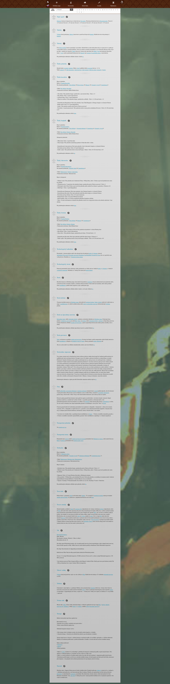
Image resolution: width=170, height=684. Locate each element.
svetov (63, 651)
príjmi (103, 604)
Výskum (59, 34)
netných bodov (64, 497)
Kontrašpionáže (104, 21)
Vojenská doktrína (81, 128)
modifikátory (63, 285)
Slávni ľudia (85, 6)
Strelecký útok (72, 168)
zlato (78, 516)
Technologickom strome (77, 257)
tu (82, 56)
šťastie (90, 414)
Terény (96, 302)
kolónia (92, 302)
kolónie (84, 321)
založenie (90, 282)
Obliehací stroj (70, 459)
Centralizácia (104, 85)
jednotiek (99, 341)
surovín (79, 341)
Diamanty (60, 644)
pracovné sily (60, 606)
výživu (83, 516)
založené (100, 321)
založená (88, 302)
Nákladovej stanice (98, 439)
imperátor (87, 401)
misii (91, 516)
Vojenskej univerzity (74, 255)
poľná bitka (63, 391)
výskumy (79, 606)
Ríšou (58, 440)
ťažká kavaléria (92, 70)
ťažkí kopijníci (78, 70)
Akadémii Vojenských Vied (93, 255)
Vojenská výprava (88, 521)
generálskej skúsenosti (103, 392)
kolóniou (63, 440)
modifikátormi (63, 304)
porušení (89, 53)
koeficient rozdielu (98, 495)
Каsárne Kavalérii (65, 83)
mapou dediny (89, 270)
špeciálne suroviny (94, 606)
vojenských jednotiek (62, 270)
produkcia (66, 606)
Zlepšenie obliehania (84, 456)
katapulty (99, 70)
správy (83, 589)
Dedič (73, 51)
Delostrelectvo (78, 459)
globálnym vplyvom (66, 321)
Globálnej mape (75, 302)
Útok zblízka (72, 85)
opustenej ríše (78, 509)
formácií (92, 34)
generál (96, 391)
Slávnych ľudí (62, 47)
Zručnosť (59, 21)
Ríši (101, 516)
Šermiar (73, 224)
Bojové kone (80, 85)
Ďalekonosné (64, 172)
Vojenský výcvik (95, 85)
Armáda (99, 6)
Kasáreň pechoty (65, 126)
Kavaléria (69, 88)
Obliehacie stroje (65, 454)
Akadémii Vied (82, 255)
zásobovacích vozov (78, 440)
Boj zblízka (63, 88)
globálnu (108, 304)
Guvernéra (83, 21)
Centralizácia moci (95, 456)
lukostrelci (59, 674)
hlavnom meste (95, 519)
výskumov (104, 268)
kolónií (100, 302)
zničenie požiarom (82, 391)
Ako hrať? (72, 675)
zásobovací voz (62, 427)
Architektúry (60, 255)
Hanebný (82, 53)
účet (93, 497)
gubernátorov (106, 401)
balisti (104, 70)
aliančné (93, 588)
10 (122, 2)
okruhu (83, 495)
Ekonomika (71, 6)
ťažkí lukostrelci (70, 70)
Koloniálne (59, 319)
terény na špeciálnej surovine (90, 304)
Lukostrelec (75, 172)
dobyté (88, 606)
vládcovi (71, 34)
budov (99, 268)
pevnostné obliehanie (71, 391)
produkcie (74, 341)
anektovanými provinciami (78, 439)
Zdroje (59, 646)
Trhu (84, 574)
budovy (91, 253)
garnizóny (73, 674)
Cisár (98, 51)
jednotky (62, 70)
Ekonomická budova (62, 534)
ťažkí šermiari (85, 70)
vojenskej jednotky (68, 68)
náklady (107, 604)
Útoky (79, 321)
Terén (58, 339)
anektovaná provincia (76, 339)
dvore (104, 403)
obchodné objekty (73, 319)
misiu (72, 509)
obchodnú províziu (108, 574)
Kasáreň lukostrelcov (66, 166)
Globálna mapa (56, 6)
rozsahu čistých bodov (76, 322)
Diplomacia (113, 6)
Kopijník (73, 132)
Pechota (68, 132)
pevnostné (89, 68)
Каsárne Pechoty (65, 219)
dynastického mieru (96, 53)
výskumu (95, 253)
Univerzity (65, 255)
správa (111, 589)
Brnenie (87, 85)
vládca (64, 604)
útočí (78, 68)
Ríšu (76, 321)
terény (64, 319)
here (75, 113)
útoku (82, 341)
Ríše (59, 510)
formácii (59, 36)
